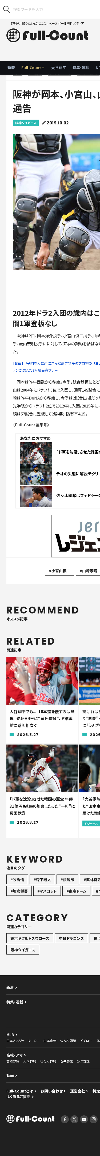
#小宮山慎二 (59, 570)
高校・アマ (14, 1055)
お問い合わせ (52, 1091)
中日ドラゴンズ (71, 938)
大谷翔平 (58, 67)
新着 (11, 67)
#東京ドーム (76, 891)
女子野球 (66, 1061)
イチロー (86, 1040)
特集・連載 (81, 67)
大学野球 (29, 1061)
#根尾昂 (67, 879)
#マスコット (47, 891)
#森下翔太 (42, 879)
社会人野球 (48, 1061)
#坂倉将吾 (19, 891)
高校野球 (12, 1061)
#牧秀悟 (17, 879)
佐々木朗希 (68, 1040)
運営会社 (77, 1091)
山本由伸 (49, 1040)
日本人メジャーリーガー (22, 1040)
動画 (10, 1075)
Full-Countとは (19, 1091)
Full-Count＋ (33, 67)
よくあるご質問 (18, 1096)
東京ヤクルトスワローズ (29, 938)
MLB (10, 1034)
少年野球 (83, 1061)
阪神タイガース (25, 122)
